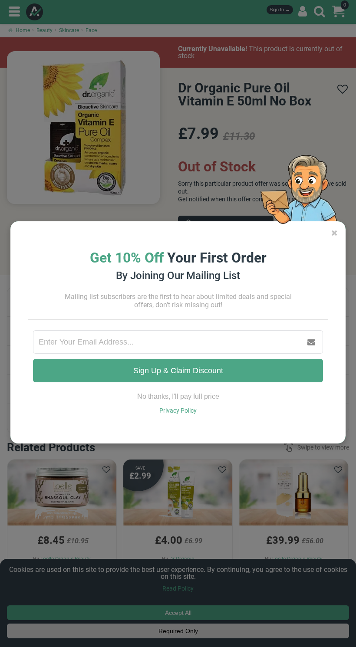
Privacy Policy (178, 410)
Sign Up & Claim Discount (178, 370)
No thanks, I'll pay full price (178, 396)
